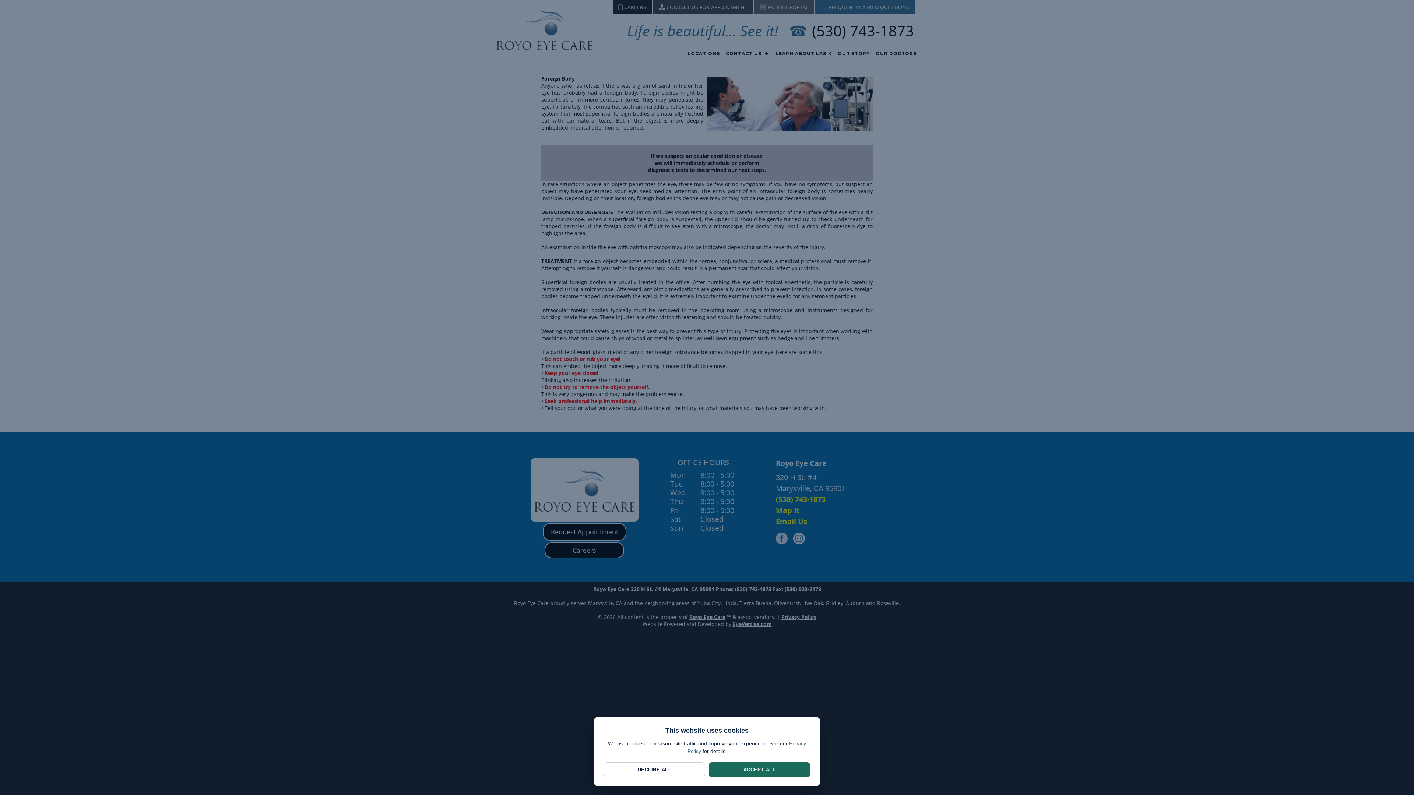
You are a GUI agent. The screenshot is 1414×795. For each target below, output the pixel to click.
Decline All (655, 770)
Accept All (759, 770)
